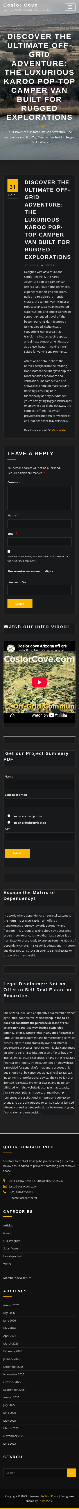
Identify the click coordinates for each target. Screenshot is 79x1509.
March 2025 (10, 1428)
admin (32, 265)
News (7, 1233)
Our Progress (11, 1241)
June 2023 (9, 1443)
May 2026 (9, 1328)
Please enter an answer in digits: (30, 571)
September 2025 (14, 1390)
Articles (8, 1225)
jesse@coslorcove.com (23, 1186)
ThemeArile (45, 1501)
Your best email (16, 795)
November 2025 (13, 1374)
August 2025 (11, 1397)
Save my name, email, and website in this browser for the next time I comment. (37, 558)
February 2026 (12, 1351)
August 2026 (11, 1305)
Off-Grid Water (57, 430)
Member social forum (17, 1278)
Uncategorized (12, 1256)
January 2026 (11, 1359)
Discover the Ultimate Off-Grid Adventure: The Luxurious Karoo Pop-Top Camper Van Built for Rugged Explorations (39, 137)
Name (12, 515)
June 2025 (9, 1413)
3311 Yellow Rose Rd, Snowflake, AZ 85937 (36, 1181)
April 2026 (9, 1336)
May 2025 (9, 1420)
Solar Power (11, 1248)
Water (49, 265)
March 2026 (10, 1343)
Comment (14, 482)
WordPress (51, 1496)
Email (12, 533)
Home (40, 126)
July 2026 (9, 1313)
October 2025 (12, 1382)
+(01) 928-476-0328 (21, 1192)
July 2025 (9, 1405)
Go (71, 1473)
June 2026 (9, 1320)
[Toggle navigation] (70, 7)
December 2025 (13, 1367)
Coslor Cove (20, 4)
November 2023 (13, 1436)
